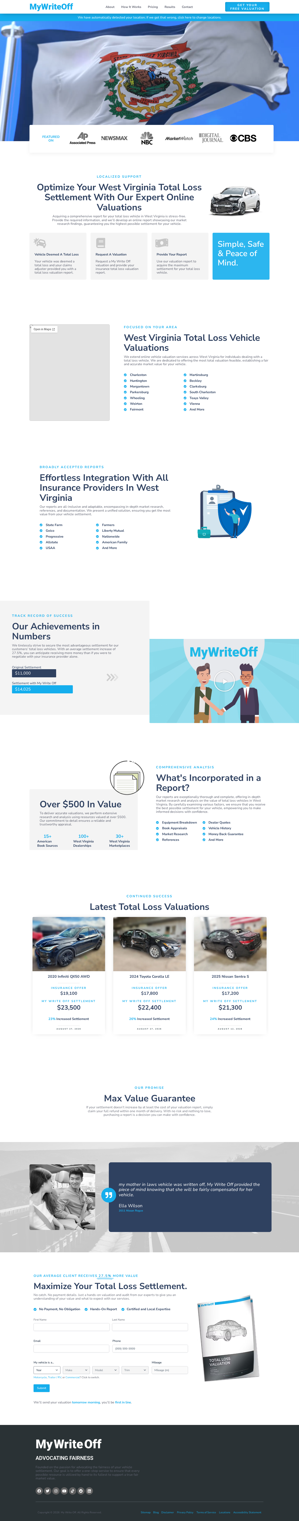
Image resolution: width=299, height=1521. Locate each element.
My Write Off (51, 7)
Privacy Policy (185, 1512)
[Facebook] (39, 1491)
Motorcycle (40, 1377)
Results (170, 7)
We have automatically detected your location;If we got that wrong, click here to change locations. (150, 17)
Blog (156, 1512)
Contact (187, 7)
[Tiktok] (72, 1491)
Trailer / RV (54, 1377)
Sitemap (146, 1512)
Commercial (72, 1377)
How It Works (131, 7)
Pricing (153, 7)
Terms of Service (206, 1512)
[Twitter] (47, 1491)
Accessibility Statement (247, 1512)
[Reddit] (81, 1491)
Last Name (118, 1320)
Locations (224, 1512)
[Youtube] (64, 1491)
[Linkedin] (89, 1491)
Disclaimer (167, 1512)
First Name (40, 1320)
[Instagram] (56, 1491)
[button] (224, 681)
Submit (41, 1388)
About (110, 7)
